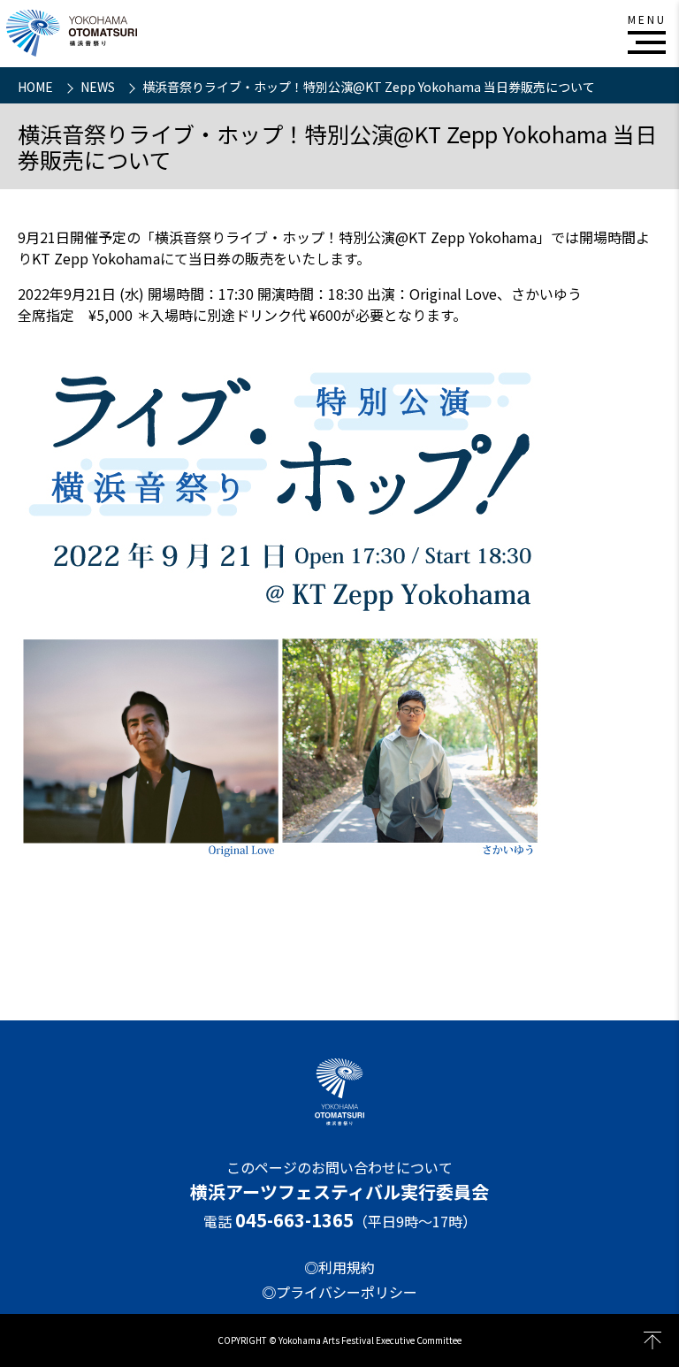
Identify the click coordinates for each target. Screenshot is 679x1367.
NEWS (99, 87)
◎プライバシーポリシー (339, 1292)
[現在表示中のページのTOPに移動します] (652, 1340)
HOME (37, 87)
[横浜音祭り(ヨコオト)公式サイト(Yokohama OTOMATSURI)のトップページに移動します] (71, 33)
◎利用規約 (339, 1267)
